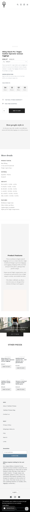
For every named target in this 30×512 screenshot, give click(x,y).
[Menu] (27, 4)
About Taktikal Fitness (9, 406)
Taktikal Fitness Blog (9, 410)
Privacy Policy (7, 425)
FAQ (4, 433)
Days (5, 90)
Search (5, 437)
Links (4, 441)
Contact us (6, 414)
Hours (12, 90)
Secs (24, 90)
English (14, 492)
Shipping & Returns (8, 429)
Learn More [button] (5, 505)
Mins (18, 90)
